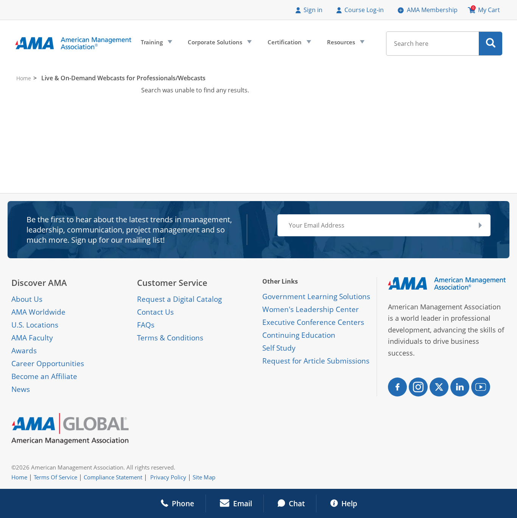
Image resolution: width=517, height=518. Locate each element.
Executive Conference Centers (313, 322)
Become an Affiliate (44, 376)
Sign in (313, 10)
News (20, 389)
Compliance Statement (113, 477)
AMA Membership (432, 10)
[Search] (490, 43)
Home (23, 78)
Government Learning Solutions (316, 296)
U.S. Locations (34, 325)
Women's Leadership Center (310, 309)
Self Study (279, 348)
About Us (26, 299)
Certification (289, 44)
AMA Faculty (32, 338)
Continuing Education (298, 335)
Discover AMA (39, 282)
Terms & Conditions (170, 338)
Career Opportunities (47, 363)
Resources (345, 44)
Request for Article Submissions (315, 361)
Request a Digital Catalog (179, 299)
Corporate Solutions (219, 44)
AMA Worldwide (38, 312)
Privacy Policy (168, 477)
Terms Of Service (55, 477)
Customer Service (172, 282)
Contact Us (155, 312)
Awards (24, 351)
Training (156, 44)
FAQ (144, 325)
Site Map (204, 477)
